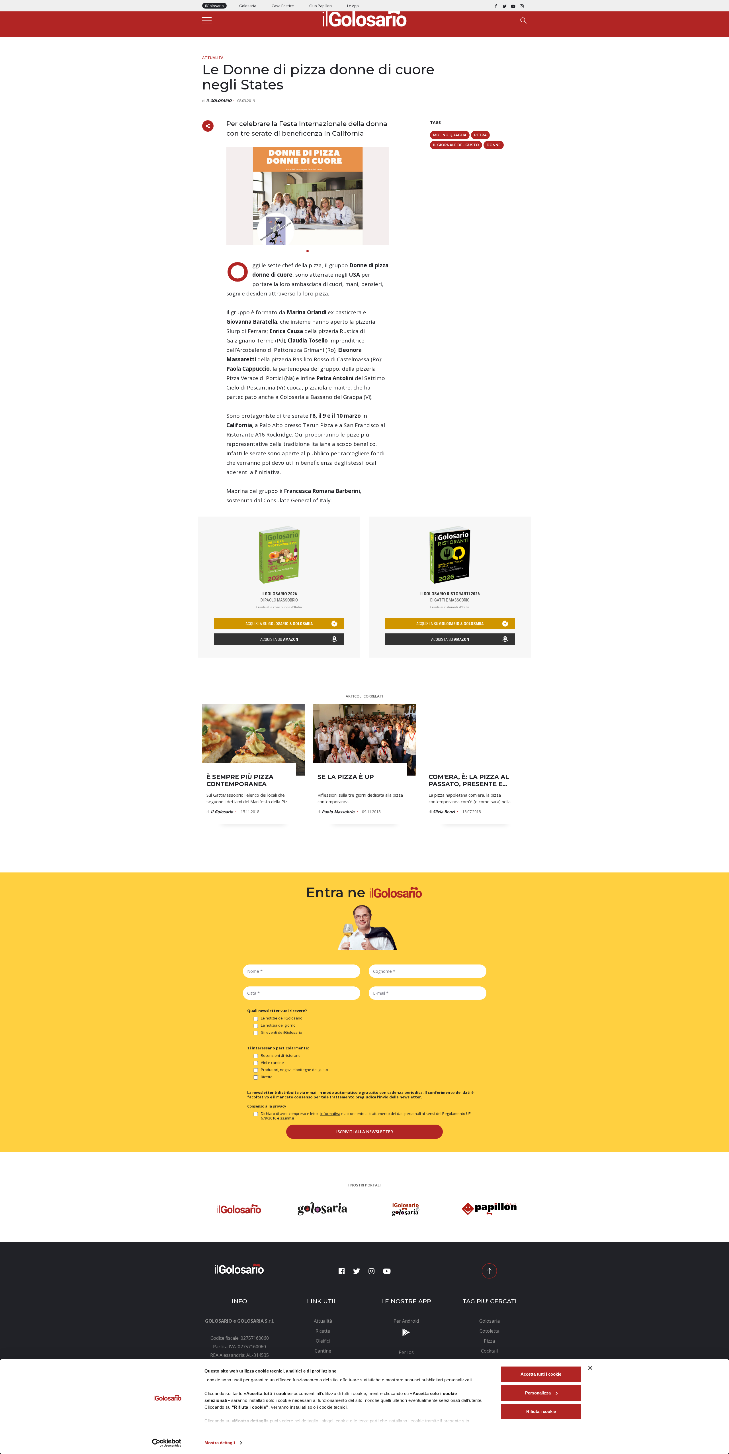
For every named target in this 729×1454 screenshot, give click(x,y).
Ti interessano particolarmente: (278, 1048)
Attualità (213, 57)
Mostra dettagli (219, 1442)
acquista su (279, 623)
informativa (330, 1113)
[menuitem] (323, 1321)
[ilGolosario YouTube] (513, 6)
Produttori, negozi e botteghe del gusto (294, 1069)
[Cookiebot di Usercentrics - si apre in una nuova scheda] (167, 1443)
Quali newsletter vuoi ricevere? (277, 1010)
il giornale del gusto (456, 145)
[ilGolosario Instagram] (521, 6)
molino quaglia (449, 135)
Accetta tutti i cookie (541, 1374)
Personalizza (538, 1392)
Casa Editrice (283, 5)
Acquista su (279, 639)
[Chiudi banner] (590, 1368)
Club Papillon (320, 5)
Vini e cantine (272, 1062)
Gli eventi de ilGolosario (281, 1032)
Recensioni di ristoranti (280, 1055)
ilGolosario (214, 5)
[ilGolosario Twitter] (504, 6)
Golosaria (247, 5)
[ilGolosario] (364, 17)
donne (494, 145)
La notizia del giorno (278, 1025)
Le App (353, 5)
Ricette (267, 1076)
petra (480, 135)
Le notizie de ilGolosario (281, 1018)
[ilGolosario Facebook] (496, 6)
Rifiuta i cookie (541, 1411)
